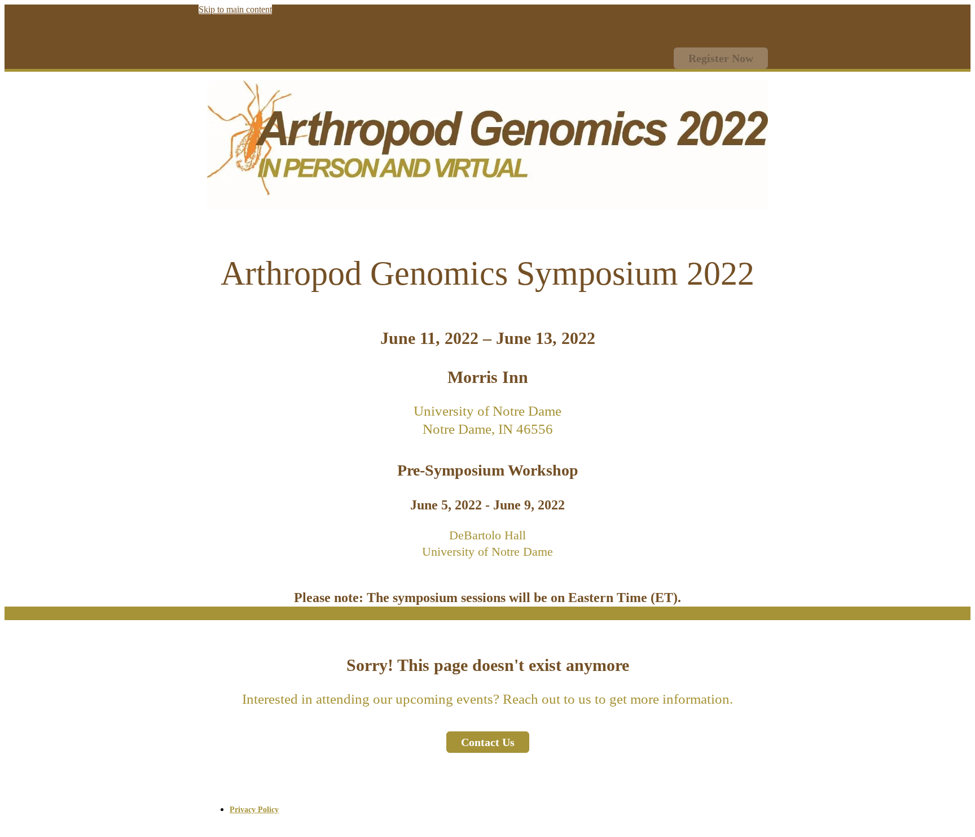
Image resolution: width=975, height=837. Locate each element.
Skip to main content (235, 9)
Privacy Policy (254, 809)
